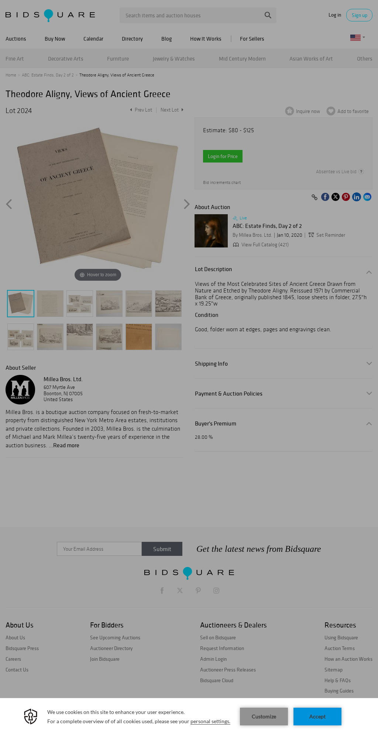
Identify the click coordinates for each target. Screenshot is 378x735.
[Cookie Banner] (189, 716)
